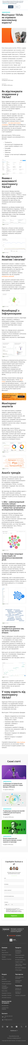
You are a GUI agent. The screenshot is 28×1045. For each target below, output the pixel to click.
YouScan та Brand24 (20, 995)
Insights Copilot (19, 961)
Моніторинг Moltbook (20, 967)
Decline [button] (17, 6)
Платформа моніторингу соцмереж (18, 952)
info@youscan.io (8, 1019)
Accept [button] (10, 6)
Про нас (4, 950)
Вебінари (4, 979)
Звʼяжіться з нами (6, 954)
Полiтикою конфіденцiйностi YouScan (14, 911)
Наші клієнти (5, 952)
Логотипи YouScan (6, 997)
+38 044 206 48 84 (8, 1016)
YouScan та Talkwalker (18, 992)
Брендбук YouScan (6, 995)
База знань (4, 990)
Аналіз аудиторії (19, 957)
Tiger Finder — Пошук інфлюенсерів (20, 965)
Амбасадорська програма (19, 977)
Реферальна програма (18, 981)
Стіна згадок (18, 970)
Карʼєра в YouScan (6, 959)
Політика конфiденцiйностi (14, 1038)
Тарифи (4, 957)
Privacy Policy (5, 3)
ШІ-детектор (5, 1005)
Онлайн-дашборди (6, 983)
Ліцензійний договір (14, 1036)
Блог (3, 977)
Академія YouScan (6, 993)
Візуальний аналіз (19, 955)
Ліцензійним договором (11, 909)
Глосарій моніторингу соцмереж (5, 987)
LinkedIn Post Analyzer (5, 1008)
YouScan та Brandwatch (18, 989)
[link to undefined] (2, 1027)
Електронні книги (6, 981)
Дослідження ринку (20, 959)
